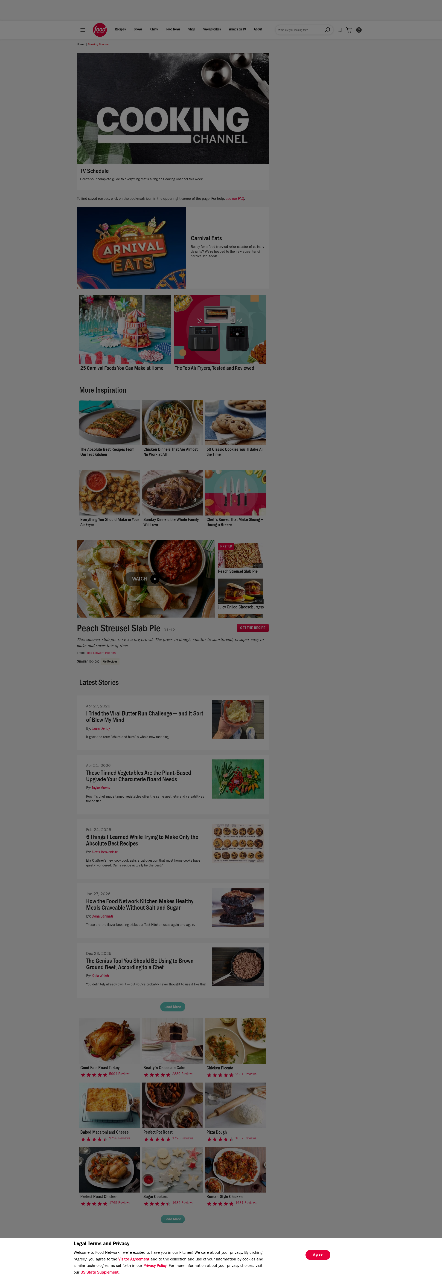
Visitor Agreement (133, 1260)
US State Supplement (100, 1273)
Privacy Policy (154, 1266)
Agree (318, 1255)
